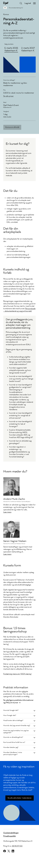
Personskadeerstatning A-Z (16, 8)
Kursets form (12, 565)
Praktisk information (15, 687)
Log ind (28, 3)
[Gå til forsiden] (5, 3)
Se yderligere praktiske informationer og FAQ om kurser (18, 701)
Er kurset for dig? (17, 144)
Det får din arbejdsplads (12, 230)
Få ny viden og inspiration (18, 766)
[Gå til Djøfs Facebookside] (4, 851)
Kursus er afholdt (12, 127)
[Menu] (34, 3)
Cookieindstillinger (11, 833)
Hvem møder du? (15, 471)
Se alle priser (8, 96)
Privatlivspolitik (9, 836)
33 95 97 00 (17, 846)
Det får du (10, 191)
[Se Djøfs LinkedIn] (13, 851)
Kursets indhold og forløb (16, 271)
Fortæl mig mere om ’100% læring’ (17, 674)
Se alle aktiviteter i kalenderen (20, 798)
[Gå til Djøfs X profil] (8, 851)
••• (5, 8)
